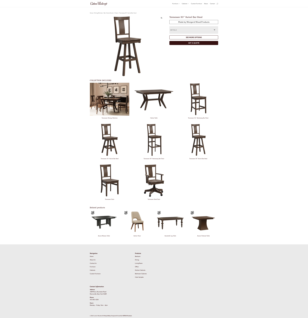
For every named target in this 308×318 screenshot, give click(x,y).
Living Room (139, 263)
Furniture (175, 3)
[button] (161, 18)
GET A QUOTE (193, 43)
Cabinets (184, 3)
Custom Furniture (196, 3)
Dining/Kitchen (98, 13)
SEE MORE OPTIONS (194, 37)
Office (137, 266)
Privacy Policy (107, 315)
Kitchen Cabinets (140, 270)
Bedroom (137, 256)
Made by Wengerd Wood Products (193, 22)
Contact (212, 3)
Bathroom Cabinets (141, 273)
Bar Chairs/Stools (108, 13)
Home (91, 13)
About (206, 3)
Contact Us (93, 263)
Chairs (116, 13)
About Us (92, 260)
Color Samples (139, 277)
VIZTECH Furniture (127, 315)
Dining (137, 260)
